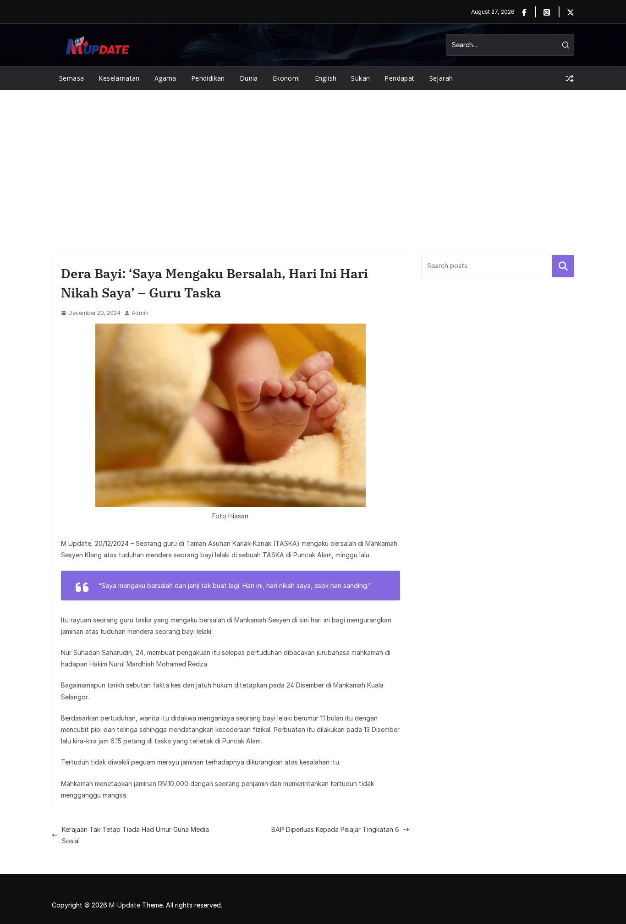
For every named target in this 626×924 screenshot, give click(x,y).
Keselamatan (119, 78)
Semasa (71, 78)
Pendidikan (208, 78)
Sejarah (441, 78)
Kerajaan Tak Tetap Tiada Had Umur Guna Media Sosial (135, 835)
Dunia (249, 78)
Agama (165, 78)
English (326, 78)
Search (563, 265)
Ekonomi (286, 78)
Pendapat (399, 78)
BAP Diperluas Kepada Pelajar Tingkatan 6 (335, 829)
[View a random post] (569, 78)
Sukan (360, 78)
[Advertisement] (313, 158)
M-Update (124, 905)
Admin (140, 312)
